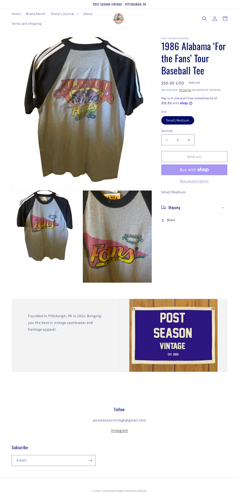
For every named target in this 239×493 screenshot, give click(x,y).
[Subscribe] (90, 460)
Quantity (167, 131)
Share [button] (171, 220)
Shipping (185, 89)
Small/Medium (177, 120)
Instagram (119, 430)
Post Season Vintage (112, 490)
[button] (64, 14)
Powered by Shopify (135, 490)
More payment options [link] (194, 181)
